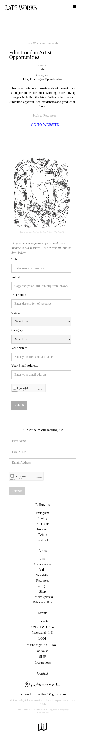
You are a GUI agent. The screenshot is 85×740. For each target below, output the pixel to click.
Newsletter (42, 575)
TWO (43, 627)
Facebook (42, 540)
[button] (75, 7)
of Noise (42, 651)
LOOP (42, 638)
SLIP (42, 656)
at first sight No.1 (38, 645)
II (52, 632)
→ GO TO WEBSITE (42, 125)
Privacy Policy (42, 602)
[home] (21, 5)
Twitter (42, 534)
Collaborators (42, 564)
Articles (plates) (42, 597)
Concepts (42, 621)
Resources (42, 580)
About (42, 559)
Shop (42, 591)
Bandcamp (42, 529)
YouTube (43, 524)
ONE (34, 627)
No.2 (55, 645)
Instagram (42, 513)
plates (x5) (42, 586)
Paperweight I (40, 632)
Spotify (42, 518)
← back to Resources (42, 115)
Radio (42, 569)
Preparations (43, 662)
